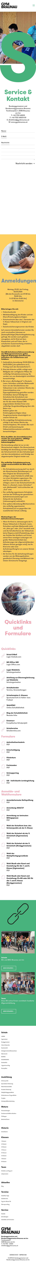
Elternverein (4, 1053)
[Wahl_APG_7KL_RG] (3, 877)
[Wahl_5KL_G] (3, 834)
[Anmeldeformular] (3, 809)
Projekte (3, 1098)
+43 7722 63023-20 (18, 118)
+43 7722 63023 (19, 115)
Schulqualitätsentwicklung (7, 1101)
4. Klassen (3, 1150)
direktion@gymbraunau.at (19, 120)
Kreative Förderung (6, 1089)
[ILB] (3, 782)
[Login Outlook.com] (3, 656)
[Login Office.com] (3, 663)
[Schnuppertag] (3, 774)
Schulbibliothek (5, 1059)
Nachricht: (5, 143)
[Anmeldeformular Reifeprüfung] (3, 801)
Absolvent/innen (5, 1119)
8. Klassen (3, 1161)
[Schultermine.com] (3, 729)
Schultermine (4, 1198)
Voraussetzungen (5, 1110)
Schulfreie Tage (5, 1195)
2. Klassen (3, 1144)
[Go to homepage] (9, 5)
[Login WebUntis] (3, 671)
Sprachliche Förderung (7, 1083)
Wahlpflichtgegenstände (7, 1092)
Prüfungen (4, 1116)
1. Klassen (3, 1141)
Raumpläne (4, 1068)
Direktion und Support (6, 1170)
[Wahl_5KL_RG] (3, 844)
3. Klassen (3, 1147)
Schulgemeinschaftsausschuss (9, 1050)
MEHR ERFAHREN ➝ (8, 968)
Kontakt (3, 1213)
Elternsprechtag (5, 1204)
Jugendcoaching (5, 1065)
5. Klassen (3, 1152)
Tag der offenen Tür (6, 1201)
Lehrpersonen (4, 1173)
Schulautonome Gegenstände (8, 1095)
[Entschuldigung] (3, 751)
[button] (34, 5)
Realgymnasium (5, 1042)
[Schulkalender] (3, 689)
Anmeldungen (4, 1216)
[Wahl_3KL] (3, 827)
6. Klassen (3, 1155)
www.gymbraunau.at (19, 122)
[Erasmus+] (3, 722)
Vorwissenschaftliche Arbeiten (8, 1113)
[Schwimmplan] (3, 696)
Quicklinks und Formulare (7, 1219)
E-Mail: (4, 136)
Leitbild (3, 1036)
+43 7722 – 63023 (8, 1244)
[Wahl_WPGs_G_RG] (3, 855)
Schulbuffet (4, 1062)
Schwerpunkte (4, 1080)
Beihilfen (3, 1056)
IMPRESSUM (22, 1255)
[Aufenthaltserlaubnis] (3, 743)
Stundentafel (4, 1048)
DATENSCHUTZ (14, 1255)
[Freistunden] (3, 766)
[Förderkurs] (3, 759)
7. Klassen (3, 1158)
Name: (3, 131)
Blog (2, 1186)
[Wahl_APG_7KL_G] (3, 865)
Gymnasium (4, 1039)
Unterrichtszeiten (5, 1045)
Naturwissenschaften (6, 1086)
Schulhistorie (4, 1131)
